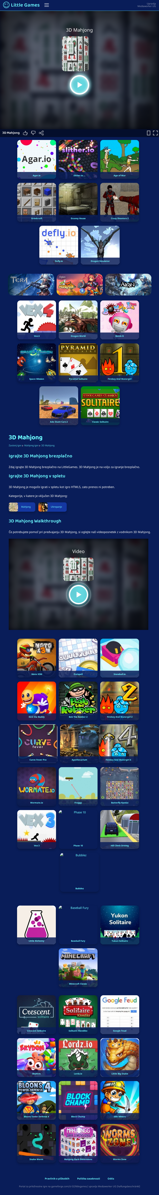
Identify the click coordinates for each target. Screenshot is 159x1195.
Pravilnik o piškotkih (57, 1179)
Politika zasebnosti (88, 1179)
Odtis (111, 1179)
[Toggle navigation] (47, 5)
